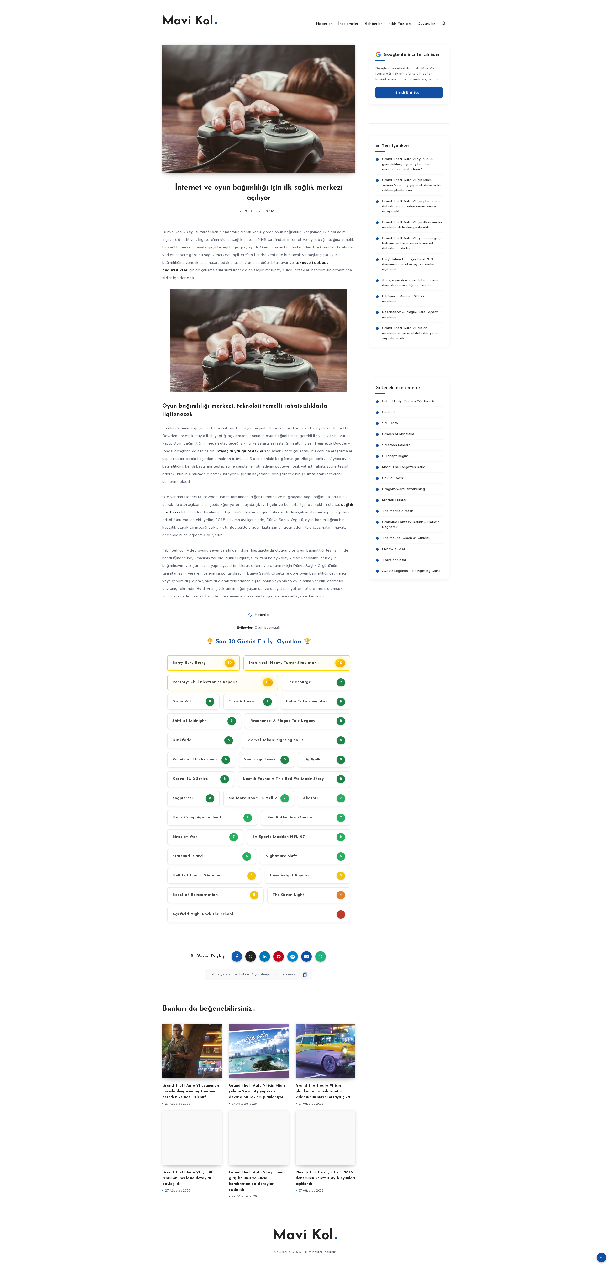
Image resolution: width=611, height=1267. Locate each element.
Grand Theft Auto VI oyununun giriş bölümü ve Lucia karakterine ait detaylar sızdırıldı (411, 243)
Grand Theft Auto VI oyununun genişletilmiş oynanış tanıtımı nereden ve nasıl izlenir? (190, 1091)
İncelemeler (348, 24)
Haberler (324, 24)
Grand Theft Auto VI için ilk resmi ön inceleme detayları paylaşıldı (187, 1178)
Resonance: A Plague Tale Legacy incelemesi (410, 314)
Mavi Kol (187, 21)
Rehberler (373, 24)
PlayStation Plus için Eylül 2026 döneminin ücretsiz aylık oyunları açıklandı (325, 1178)
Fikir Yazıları (399, 24)
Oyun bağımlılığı (268, 627)
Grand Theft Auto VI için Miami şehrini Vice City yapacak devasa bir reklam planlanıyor (257, 1091)
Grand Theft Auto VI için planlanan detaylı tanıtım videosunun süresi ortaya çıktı (323, 1091)
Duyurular (426, 24)
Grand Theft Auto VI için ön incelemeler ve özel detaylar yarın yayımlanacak (410, 333)
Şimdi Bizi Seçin (409, 92)
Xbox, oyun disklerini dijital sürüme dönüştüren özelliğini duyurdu (410, 282)
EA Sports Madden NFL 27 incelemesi (403, 298)
